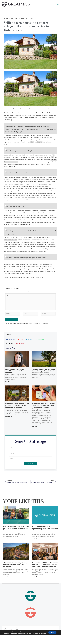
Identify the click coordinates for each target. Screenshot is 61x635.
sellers (32, 142)
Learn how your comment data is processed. (37, 323)
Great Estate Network (21, 18)
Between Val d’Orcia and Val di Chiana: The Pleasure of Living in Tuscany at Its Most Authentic (17, 406)
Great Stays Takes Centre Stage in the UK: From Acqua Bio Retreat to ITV (16, 528)
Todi (52, 157)
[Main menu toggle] (57, 4)
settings (44, 633)
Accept (52, 632)
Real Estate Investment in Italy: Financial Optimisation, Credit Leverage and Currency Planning (43, 406)
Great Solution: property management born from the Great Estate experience (45, 528)
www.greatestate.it (10, 240)
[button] (10, 339)
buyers (39, 142)
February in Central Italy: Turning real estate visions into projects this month (15, 564)
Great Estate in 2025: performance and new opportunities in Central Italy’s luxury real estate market (45, 564)
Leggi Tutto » (6, 539)
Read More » (8, 381)
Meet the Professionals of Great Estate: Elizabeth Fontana (15, 371)
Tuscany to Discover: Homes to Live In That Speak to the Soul (43, 370)
